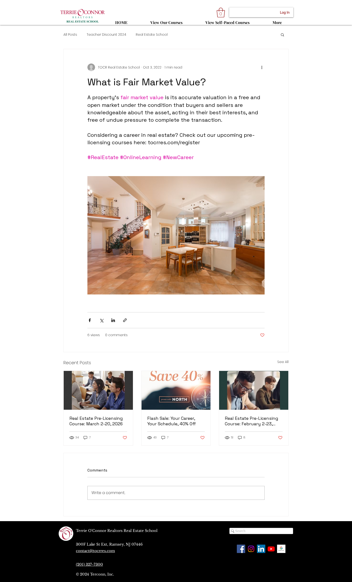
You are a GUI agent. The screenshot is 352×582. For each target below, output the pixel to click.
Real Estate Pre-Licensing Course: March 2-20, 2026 (96, 420)
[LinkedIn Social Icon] (261, 549)
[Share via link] (125, 320)
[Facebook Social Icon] (241, 549)
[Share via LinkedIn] (113, 320)
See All (283, 361)
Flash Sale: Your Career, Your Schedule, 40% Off (171, 420)
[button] (221, 12)
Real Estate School (152, 34)
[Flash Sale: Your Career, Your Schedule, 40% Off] (176, 390)
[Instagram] (251, 549)
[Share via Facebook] (89, 320)
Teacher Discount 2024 (106, 34)
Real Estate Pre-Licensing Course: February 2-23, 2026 (251, 420)
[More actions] (262, 67)
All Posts (70, 34)
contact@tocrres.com (95, 550)
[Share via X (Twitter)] (101, 320)
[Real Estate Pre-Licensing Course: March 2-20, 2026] (98, 390)
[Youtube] (271, 549)
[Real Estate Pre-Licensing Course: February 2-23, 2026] (253, 390)
